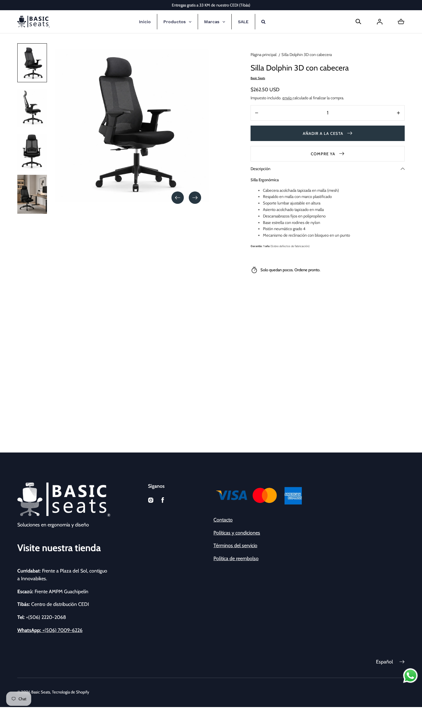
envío (287, 97)
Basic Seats (40, 691)
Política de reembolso (236, 558)
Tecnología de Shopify (70, 691)
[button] (358, 21)
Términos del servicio (235, 545)
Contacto (223, 520)
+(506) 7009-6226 (49, 630)
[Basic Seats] (33, 21)
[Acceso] (379, 21)
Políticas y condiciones (236, 533)
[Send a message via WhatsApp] (410, 675)
